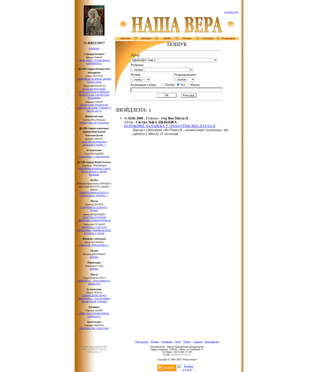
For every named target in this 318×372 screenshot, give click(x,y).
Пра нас (125, 38)
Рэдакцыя (228, 38)
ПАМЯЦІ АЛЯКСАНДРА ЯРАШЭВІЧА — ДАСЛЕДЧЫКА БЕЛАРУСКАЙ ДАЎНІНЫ (94, 298)
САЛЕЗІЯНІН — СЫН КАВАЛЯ (94, 156)
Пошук (187, 38)
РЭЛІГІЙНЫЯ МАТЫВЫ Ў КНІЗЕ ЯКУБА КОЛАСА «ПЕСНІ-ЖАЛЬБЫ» (94, 171)
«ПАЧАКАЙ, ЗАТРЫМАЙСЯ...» (94, 245)
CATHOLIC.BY (231, 12)
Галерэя (207, 38)
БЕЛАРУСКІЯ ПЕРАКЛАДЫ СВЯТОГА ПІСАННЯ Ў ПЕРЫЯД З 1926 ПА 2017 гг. (94, 108)
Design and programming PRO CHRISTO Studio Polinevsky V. (94, 349)
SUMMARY (94, 48)
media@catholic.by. (181, 354)
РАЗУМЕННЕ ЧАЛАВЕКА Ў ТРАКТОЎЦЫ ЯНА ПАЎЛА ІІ (169, 126)
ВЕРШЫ (94, 257)
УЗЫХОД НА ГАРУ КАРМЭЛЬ (94, 123)
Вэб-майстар (212, 341)
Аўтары (146, 38)
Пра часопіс (141, 341)
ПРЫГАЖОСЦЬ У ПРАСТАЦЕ (94, 328)
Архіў (166, 38)
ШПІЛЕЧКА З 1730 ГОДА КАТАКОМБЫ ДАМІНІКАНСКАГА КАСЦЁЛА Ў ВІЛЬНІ (94, 230)
